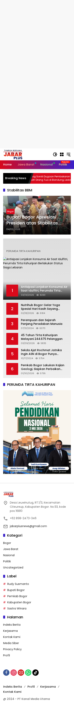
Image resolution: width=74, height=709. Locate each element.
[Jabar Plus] (18, 154)
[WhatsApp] (28, 672)
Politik (7, 561)
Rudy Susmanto (18, 584)
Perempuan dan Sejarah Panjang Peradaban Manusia (41, 322)
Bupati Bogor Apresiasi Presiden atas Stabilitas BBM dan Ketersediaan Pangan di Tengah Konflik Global (34, 220)
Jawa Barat (10, 549)
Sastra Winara (16, 608)
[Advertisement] (37, 37)
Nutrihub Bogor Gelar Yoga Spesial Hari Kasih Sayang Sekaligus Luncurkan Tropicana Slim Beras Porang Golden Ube (43, 307)
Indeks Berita (12, 625)
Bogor (10, 211)
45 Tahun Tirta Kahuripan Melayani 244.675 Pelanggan (42, 337)
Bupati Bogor (16, 590)
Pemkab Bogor (17, 596)
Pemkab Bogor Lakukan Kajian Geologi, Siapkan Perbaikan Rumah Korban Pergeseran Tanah (42, 367)
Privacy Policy (12, 649)
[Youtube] (21, 672)
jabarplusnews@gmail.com (28, 526)
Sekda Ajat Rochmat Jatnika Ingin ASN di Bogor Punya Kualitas (41, 352)
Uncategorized (13, 567)
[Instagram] (13, 672)
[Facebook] (6, 672)
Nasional (9, 555)
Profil (6, 655)
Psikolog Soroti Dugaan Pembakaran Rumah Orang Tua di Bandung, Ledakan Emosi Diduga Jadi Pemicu (42, 178)
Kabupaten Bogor (19, 602)
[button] (55, 154)
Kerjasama (10, 631)
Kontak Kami (11, 637)
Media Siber (11, 643)
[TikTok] (35, 672)
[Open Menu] (61, 154)
